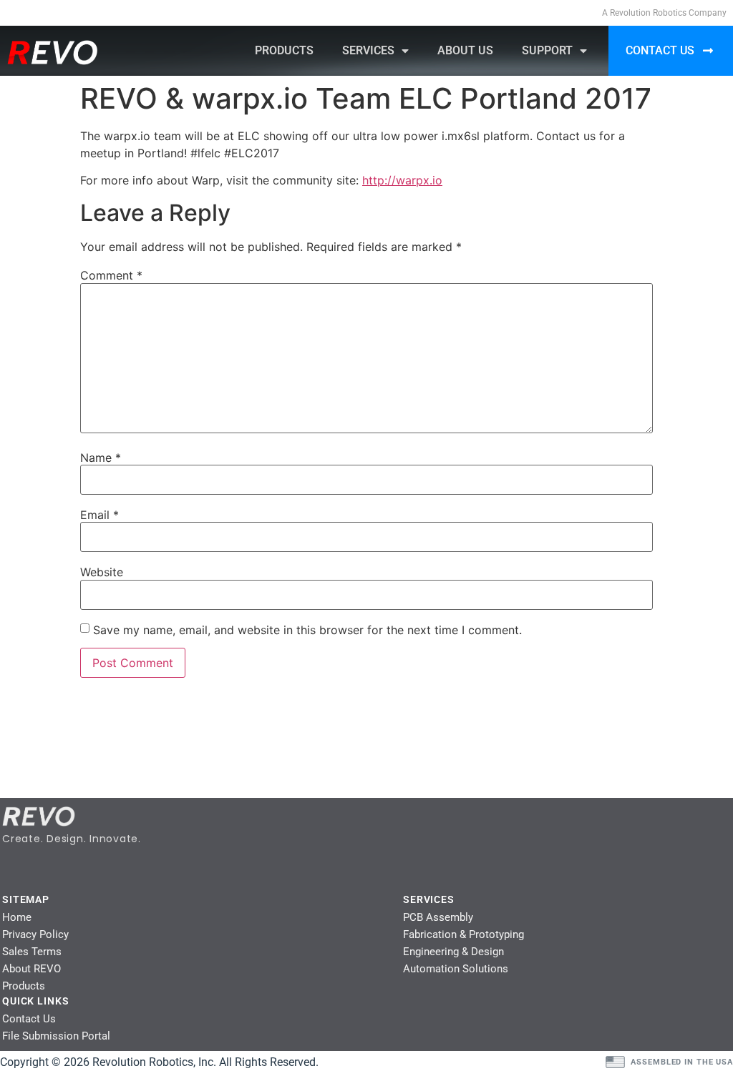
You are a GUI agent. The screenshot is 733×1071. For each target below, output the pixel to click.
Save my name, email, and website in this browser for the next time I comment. (307, 630)
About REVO (31, 968)
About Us (465, 50)
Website (101, 572)
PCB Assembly (438, 917)
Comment (111, 275)
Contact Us (29, 1018)
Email (99, 514)
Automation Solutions (455, 968)
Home (16, 917)
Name (100, 457)
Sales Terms (32, 951)
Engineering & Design (453, 951)
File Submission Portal (56, 1036)
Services (368, 50)
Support (547, 50)
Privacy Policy (35, 934)
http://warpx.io (402, 180)
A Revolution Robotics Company (664, 13)
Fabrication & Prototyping (463, 934)
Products (284, 50)
